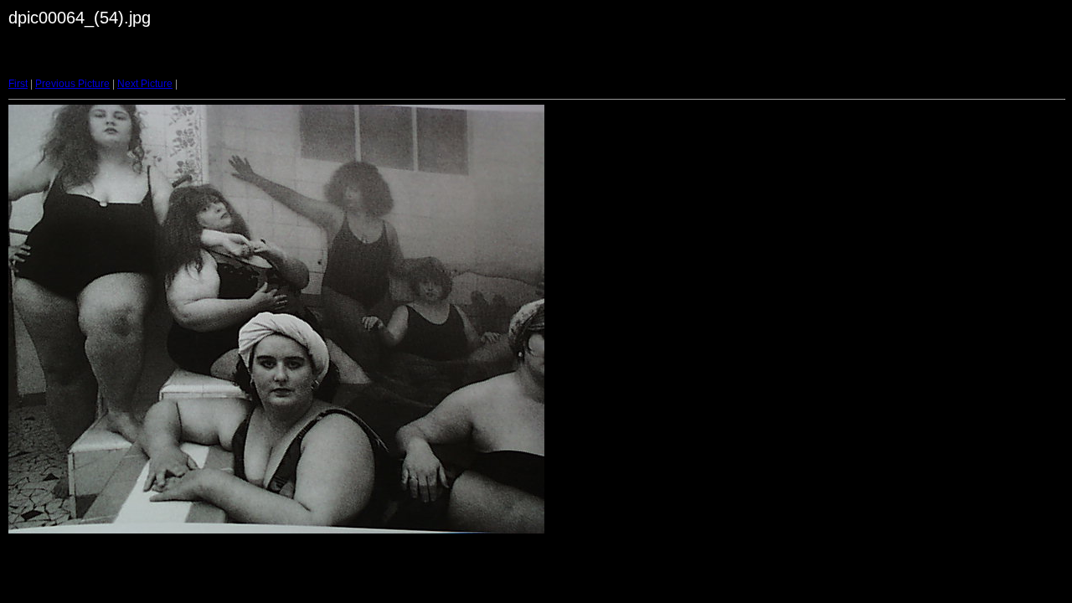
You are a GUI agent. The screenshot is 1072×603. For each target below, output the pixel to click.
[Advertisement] (376, 62)
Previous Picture (72, 84)
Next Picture (145, 84)
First (18, 84)
